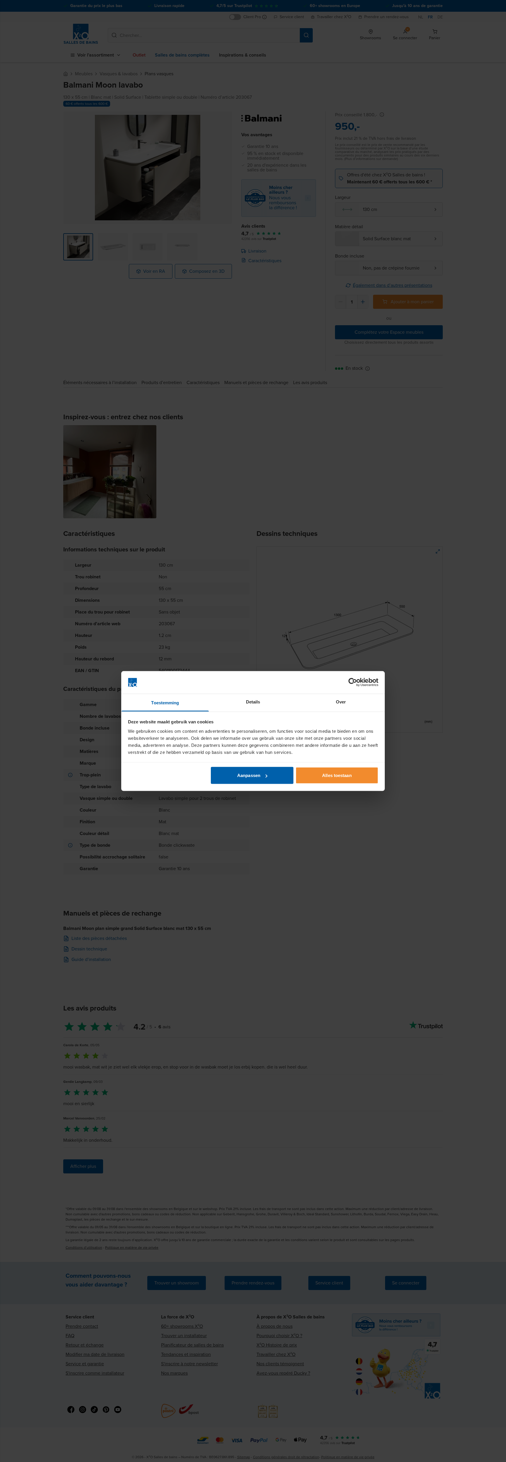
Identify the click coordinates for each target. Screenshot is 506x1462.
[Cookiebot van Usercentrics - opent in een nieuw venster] (352, 682)
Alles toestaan (336, 775)
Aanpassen (248, 775)
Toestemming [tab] (165, 702)
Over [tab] (341, 701)
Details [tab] (253, 701)
